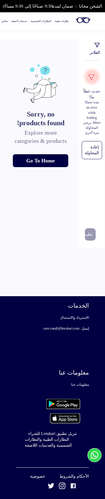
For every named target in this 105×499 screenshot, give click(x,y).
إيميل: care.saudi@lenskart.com (66, 328)
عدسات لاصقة (19, 21)
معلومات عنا (80, 385)
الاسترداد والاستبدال (74, 317)
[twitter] (51, 486)
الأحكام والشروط (74, 476)
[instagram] (62, 486)
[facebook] (73, 486)
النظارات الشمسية (41, 21)
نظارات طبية (62, 21)
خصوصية (37, 476)
